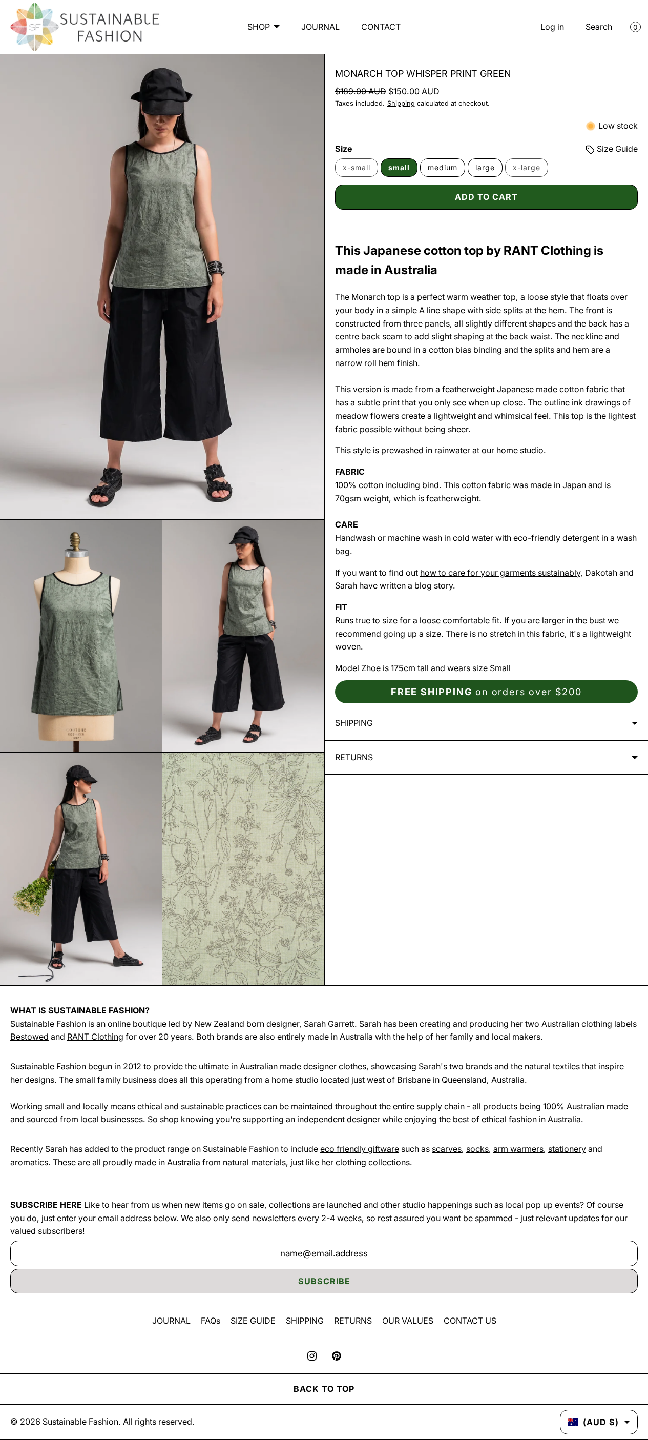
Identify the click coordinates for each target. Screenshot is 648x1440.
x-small (360, 170)
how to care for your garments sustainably (500, 572)
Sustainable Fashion (80, 1421)
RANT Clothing (95, 1036)
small (399, 167)
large (485, 167)
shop (169, 1119)
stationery (567, 1149)
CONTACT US (470, 1320)
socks (477, 1149)
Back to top (324, 1389)
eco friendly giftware (359, 1149)
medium (442, 167)
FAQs (210, 1320)
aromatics (29, 1162)
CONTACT (381, 27)
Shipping (401, 103)
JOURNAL (320, 27)
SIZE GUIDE (253, 1320)
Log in (552, 27)
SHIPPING (305, 1320)
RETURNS (353, 1320)
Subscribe (324, 1281)
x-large (530, 170)
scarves (447, 1149)
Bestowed (29, 1036)
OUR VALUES (407, 1320)
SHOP (258, 27)
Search (599, 27)
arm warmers (518, 1149)
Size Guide (616, 149)
